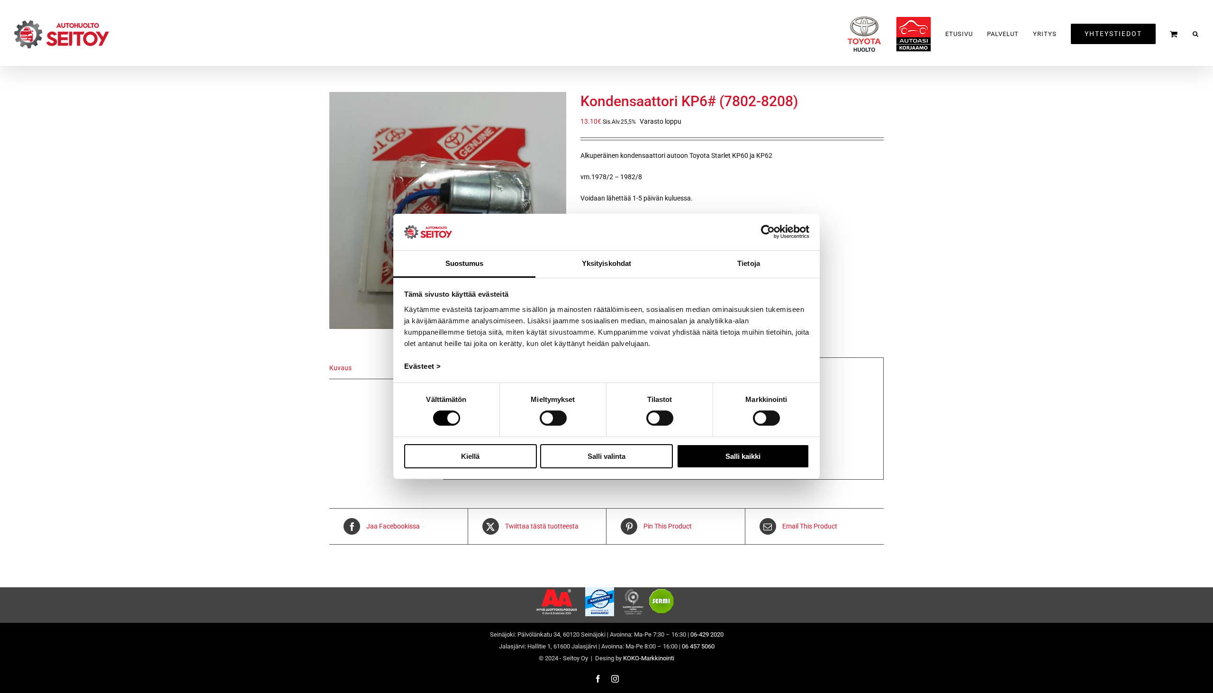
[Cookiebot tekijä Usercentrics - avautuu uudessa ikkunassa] (767, 232)
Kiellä (470, 456)
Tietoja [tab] (748, 263)
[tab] (381, 368)
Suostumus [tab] (464, 263)
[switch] (553, 418)
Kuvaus (340, 368)
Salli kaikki (742, 456)
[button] (1196, 33)
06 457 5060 (698, 646)
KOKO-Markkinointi (648, 658)
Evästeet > (422, 366)
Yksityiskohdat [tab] (606, 263)
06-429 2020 (707, 634)
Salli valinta (606, 456)
